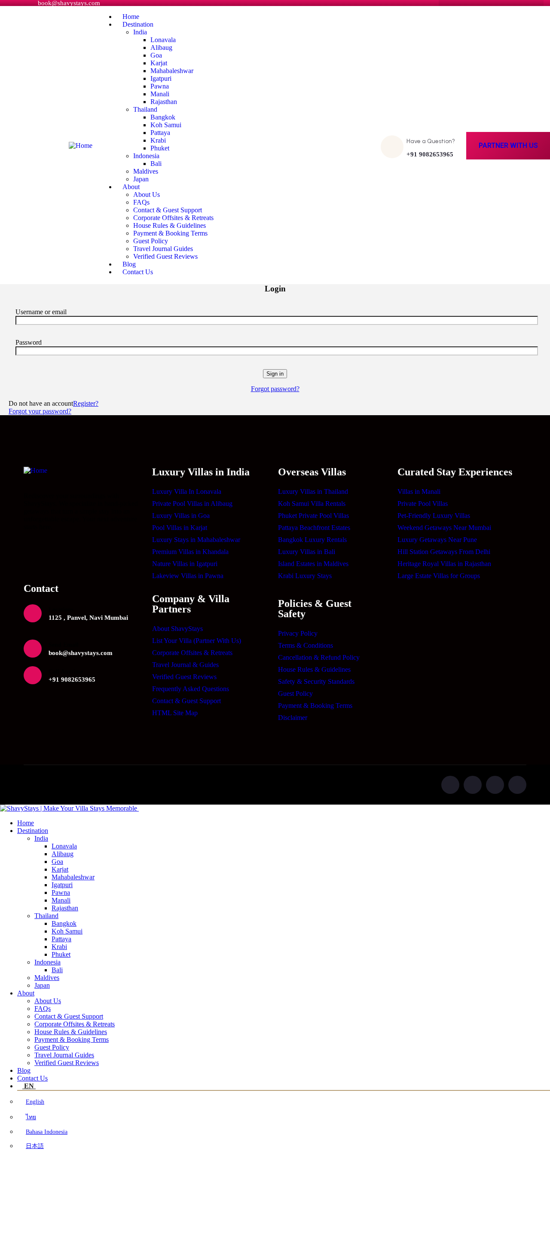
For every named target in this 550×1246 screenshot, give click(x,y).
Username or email (41, 311)
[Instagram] (495, 785)
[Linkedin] (517, 785)
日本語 (35, 1146)
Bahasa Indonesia (46, 1132)
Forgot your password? (40, 411)
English (35, 1102)
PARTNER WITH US (508, 145)
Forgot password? (275, 388)
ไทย (31, 1117)
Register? (85, 403)
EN (29, 1086)
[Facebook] (473, 785)
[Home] (80, 145)
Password (28, 342)
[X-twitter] (450, 785)
